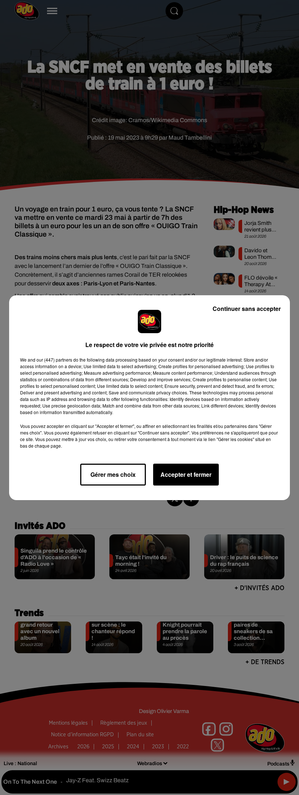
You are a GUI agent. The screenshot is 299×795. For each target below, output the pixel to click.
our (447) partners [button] (54, 359)
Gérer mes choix (113, 474)
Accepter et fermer (185, 474)
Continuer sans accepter (247, 308)
